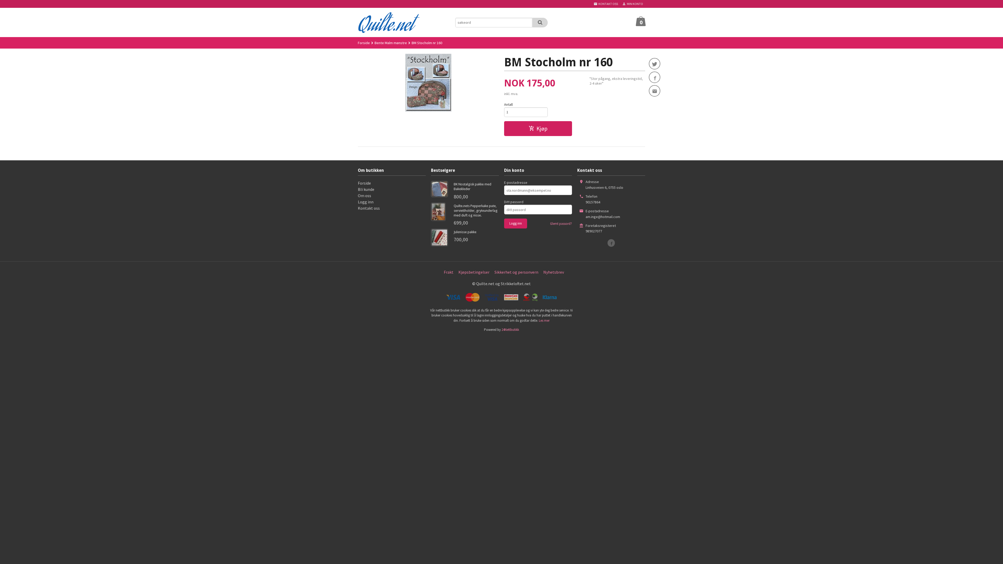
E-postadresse (515, 182)
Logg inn (366, 201)
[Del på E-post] (654, 91)
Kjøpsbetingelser (473, 272)
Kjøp (542, 128)
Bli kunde (366, 189)
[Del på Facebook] (654, 77)
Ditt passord (513, 201)
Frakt (448, 272)
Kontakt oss (369, 208)
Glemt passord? (561, 223)
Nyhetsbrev (553, 272)
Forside (364, 42)
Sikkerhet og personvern (516, 272)
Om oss (364, 195)
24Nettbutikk (510, 329)
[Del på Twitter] (654, 63)
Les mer (544, 320)
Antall (508, 104)
